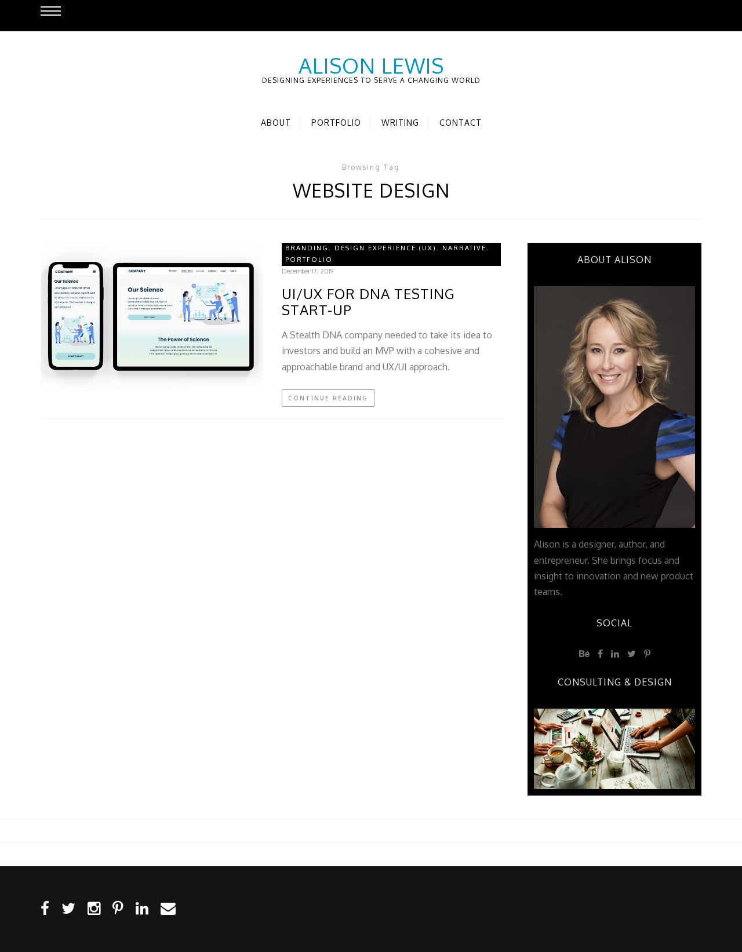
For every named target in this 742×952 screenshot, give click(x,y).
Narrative (464, 248)
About (276, 122)
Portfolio (336, 122)
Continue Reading (328, 398)
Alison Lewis (371, 65)
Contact (460, 122)
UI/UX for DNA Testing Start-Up (368, 302)
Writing (400, 122)
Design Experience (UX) (385, 248)
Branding (307, 248)
